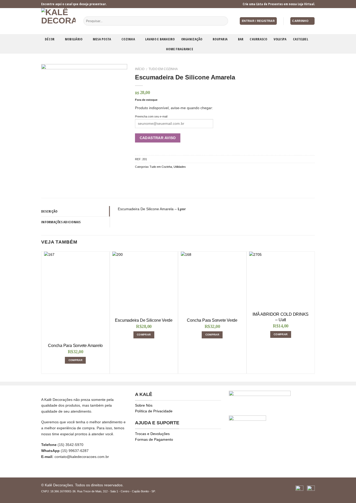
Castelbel (300, 39)
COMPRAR (75, 360)
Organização (191, 39)
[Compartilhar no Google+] (164, 176)
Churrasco (258, 39)
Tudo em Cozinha (163, 69)
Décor (49, 39)
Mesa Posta (102, 39)
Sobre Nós (143, 405)
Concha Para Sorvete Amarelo (75, 345)
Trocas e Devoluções (152, 434)
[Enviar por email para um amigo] (151, 176)
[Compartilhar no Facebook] (138, 176)
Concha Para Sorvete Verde (212, 320)
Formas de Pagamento (154, 439)
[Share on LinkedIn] (170, 176)
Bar (241, 39)
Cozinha (128, 39)
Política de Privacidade (154, 411)
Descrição (49, 211)
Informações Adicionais (61, 222)
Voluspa (280, 39)
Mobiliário (74, 39)
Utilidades (180, 166)
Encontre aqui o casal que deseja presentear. (74, 4)
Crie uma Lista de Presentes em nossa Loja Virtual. (279, 4)
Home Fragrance (179, 49)
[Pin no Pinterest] (157, 176)
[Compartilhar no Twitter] (144, 176)
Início (139, 69)
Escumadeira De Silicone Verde (144, 320)
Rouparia (220, 39)
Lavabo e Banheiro (160, 39)
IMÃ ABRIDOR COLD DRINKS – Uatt (281, 317)
